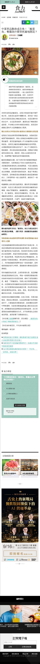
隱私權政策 (15, 654)
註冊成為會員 (26, 647)
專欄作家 (15, 17)
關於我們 (5, 654)
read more (10, 412)
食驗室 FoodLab (10, 2)
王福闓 (19, 35)
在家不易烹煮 (10, 399)
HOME (3, 17)
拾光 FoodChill (30, 2)
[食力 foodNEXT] (20, 9)
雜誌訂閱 (25, 654)
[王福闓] (5, 37)
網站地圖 (34, 654)
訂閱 (10, 647)
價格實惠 (9, 383)
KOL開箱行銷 (10, 388)
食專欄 (9, 17)
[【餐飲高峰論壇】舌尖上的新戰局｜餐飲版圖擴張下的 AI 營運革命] (20, 525)
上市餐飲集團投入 (12, 394)
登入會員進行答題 (20, 405)
